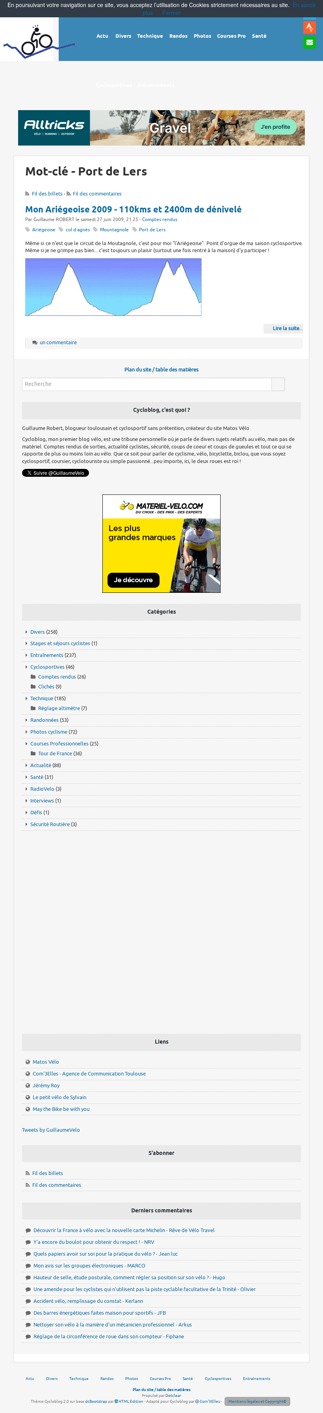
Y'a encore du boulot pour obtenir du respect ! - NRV (93, 1242)
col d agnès (78, 230)
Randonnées (44, 720)
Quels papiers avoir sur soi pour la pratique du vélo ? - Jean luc (105, 1254)
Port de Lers (152, 230)
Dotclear (173, 1395)
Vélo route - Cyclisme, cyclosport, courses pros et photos (39, 47)
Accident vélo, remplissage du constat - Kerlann (88, 1301)
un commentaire (58, 342)
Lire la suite (286, 328)
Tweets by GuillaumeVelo (51, 1130)
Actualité (40, 765)
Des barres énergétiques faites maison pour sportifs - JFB (99, 1313)
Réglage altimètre (59, 708)
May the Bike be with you (61, 1109)
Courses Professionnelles (59, 743)
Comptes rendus (159, 220)
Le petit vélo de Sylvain (59, 1097)
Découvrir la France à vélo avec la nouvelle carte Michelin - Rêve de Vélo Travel (124, 1230)
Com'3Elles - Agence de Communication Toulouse (89, 1073)
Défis (36, 812)
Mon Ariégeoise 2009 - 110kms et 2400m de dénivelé (133, 210)
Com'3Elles (209, 1401)
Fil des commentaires (97, 193)
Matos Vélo (46, 1062)
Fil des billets (47, 193)
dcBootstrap (96, 1401)
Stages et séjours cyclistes (60, 643)
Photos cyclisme (48, 732)
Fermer (171, 13)
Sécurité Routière (50, 824)
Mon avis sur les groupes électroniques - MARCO (89, 1265)
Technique (41, 698)
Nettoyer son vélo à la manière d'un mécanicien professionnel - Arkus (112, 1324)
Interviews (42, 800)
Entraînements (46, 655)
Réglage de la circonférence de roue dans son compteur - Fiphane (108, 1336)
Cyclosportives (47, 667)
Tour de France (55, 753)
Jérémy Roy (46, 1085)
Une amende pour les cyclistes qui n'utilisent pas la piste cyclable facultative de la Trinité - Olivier (144, 1289)
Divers (37, 632)
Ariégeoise (44, 230)
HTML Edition (130, 1401)
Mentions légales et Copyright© (257, 1401)
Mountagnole (114, 230)
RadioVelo (42, 789)
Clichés (46, 686)
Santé (36, 777)
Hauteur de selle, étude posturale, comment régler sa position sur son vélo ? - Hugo (129, 1277)
